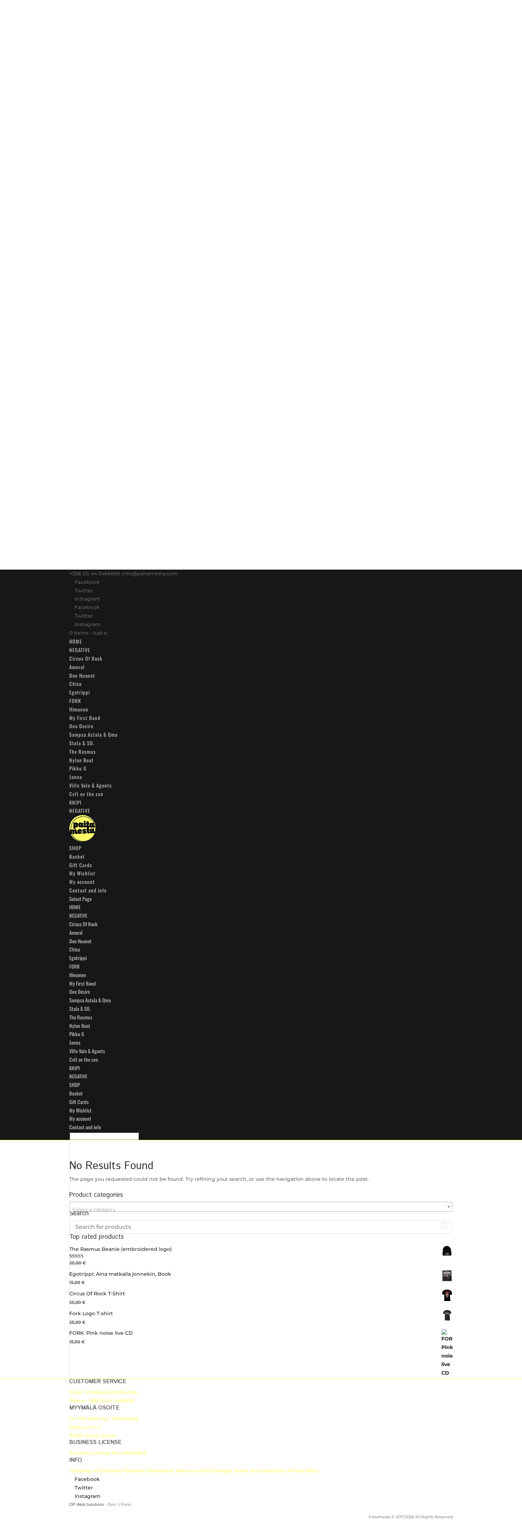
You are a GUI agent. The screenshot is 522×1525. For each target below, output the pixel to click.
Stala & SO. (81, 743)
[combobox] (261, 1207)
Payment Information (149, 1470)
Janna (75, 776)
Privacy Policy (303, 1470)
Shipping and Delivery (95, 1470)
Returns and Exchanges (204, 1470)
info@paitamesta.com (112, 1392)
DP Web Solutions (86, 1504)
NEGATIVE (79, 650)
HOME (75, 641)
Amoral (77, 667)
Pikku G (78, 768)
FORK (75, 700)
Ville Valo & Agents (90, 785)
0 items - (88, 633)
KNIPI (75, 802)
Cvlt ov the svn (86, 794)
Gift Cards (80, 865)
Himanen (78, 709)
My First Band (84, 717)
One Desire (81, 726)
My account (82, 881)
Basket (77, 856)
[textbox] (261, 1209)
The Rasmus (82, 751)
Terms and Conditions (260, 1470)
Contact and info (88, 890)
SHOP (75, 848)
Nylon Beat (81, 760)
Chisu (75, 683)
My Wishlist (82, 873)
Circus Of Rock (86, 658)
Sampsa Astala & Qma (93, 734)
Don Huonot (82, 675)
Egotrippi (79, 692)
